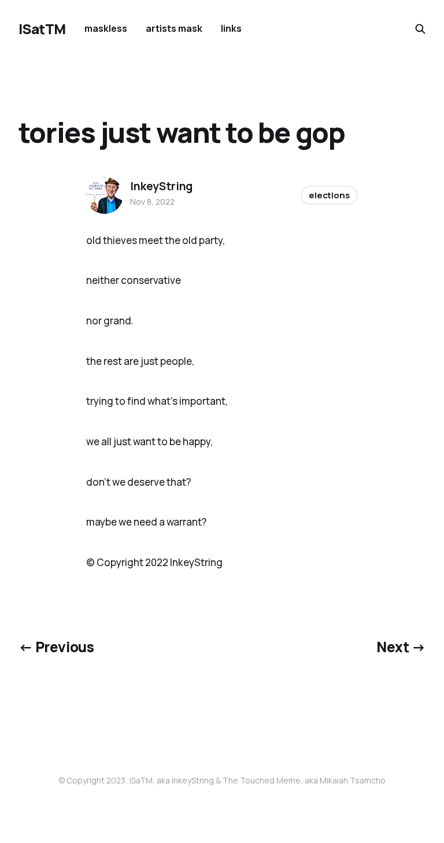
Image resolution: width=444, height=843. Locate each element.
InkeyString (161, 186)
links (231, 28)
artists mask (174, 28)
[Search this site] (420, 29)
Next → (401, 646)
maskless (105, 28)
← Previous (56, 646)
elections (329, 195)
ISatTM (42, 29)
